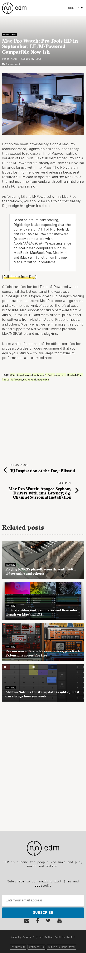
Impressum (18, 947)
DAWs (12, 374)
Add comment (13, 64)
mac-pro (61, 374)
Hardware (38, 374)
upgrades (43, 379)
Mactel (71, 374)
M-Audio (50, 374)
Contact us (36, 947)
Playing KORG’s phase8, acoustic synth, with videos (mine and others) (40, 571)
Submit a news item (61, 947)
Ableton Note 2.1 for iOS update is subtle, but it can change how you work (42, 694)
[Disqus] (43, 764)
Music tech (9, 34)
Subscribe (43, 912)
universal (29, 379)
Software (16, 379)
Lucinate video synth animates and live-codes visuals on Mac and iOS (41, 612)
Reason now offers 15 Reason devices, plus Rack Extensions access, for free (42, 653)
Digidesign (23, 374)
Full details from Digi (19, 277)
